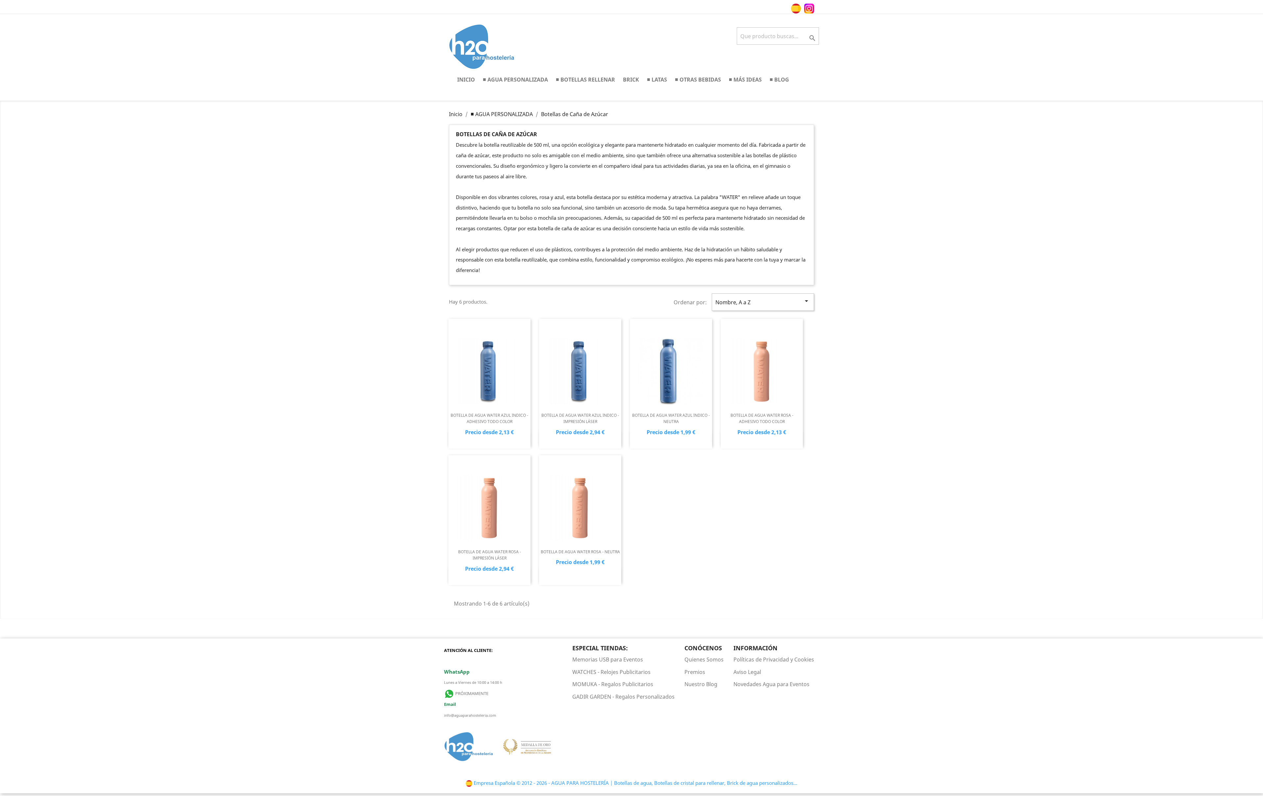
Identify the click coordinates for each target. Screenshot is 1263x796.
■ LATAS (657, 79)
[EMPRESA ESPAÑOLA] (802, 8)
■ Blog (779, 79)
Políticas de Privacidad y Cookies (773, 659)
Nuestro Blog (700, 684)
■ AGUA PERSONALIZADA (515, 79)
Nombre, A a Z (762, 301)
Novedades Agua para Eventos (771, 684)
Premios (694, 672)
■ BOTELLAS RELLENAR (585, 79)
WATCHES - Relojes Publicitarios (611, 672)
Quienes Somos (704, 659)
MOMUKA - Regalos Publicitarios (612, 684)
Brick (631, 79)
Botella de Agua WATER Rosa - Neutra (580, 552)
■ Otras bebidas (698, 79)
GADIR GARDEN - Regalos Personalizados (623, 696)
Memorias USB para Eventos (607, 659)
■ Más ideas (745, 79)
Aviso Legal (747, 672)
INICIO (466, 79)
